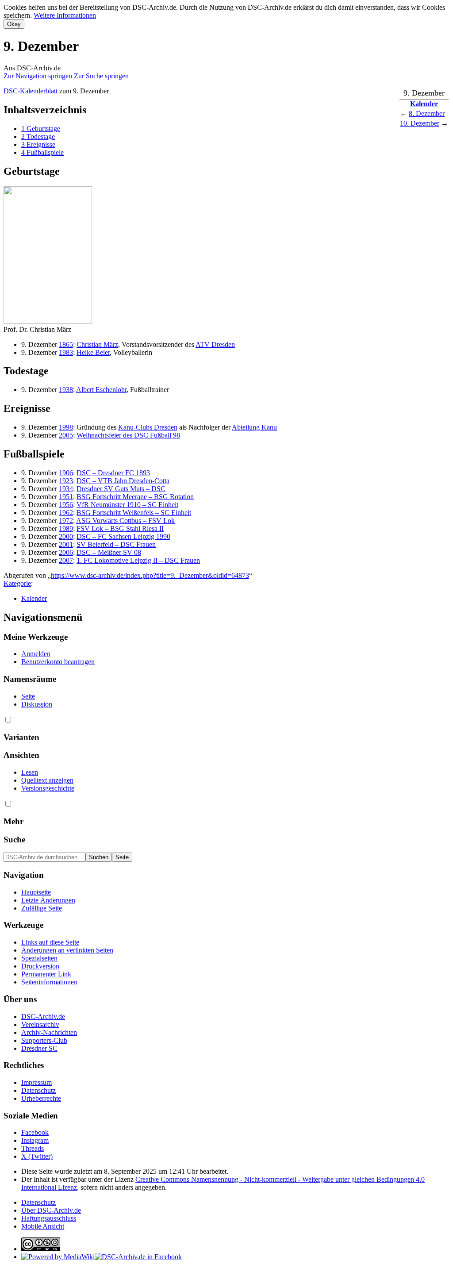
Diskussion (36, 704)
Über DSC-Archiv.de (51, 1210)
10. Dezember (419, 123)
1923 (66, 480)
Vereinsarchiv (40, 1024)
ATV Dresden (215, 344)
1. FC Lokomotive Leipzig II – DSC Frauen (138, 560)
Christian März (97, 344)
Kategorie (17, 583)
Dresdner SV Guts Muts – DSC (121, 488)
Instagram (35, 1140)
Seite (28, 696)
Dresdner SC (39, 1048)
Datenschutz (38, 1090)
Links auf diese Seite (50, 942)
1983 (66, 352)
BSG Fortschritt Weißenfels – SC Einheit (134, 512)
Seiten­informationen (49, 982)
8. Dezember (427, 113)
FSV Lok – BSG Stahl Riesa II (120, 528)
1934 (66, 488)
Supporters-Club (44, 1040)
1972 (66, 520)
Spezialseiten (39, 958)
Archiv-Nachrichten (49, 1032)
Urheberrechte (41, 1098)
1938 (66, 389)
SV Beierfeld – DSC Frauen (116, 544)
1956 (66, 504)
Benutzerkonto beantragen (58, 661)
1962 (66, 512)
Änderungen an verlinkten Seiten (67, 950)
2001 (66, 544)
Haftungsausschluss (48, 1218)
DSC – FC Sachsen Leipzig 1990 (123, 536)
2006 (66, 552)
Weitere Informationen (65, 15)
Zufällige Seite (41, 908)
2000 (66, 536)
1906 (66, 472)
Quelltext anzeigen (47, 780)
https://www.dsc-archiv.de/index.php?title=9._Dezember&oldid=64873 (150, 575)
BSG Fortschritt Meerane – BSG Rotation (135, 496)
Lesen (29, 772)
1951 (66, 496)
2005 (66, 435)
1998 (66, 427)
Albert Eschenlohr (101, 389)
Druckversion (40, 966)
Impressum (36, 1082)
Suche (14, 839)
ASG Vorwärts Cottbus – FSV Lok (125, 520)
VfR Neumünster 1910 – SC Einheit (127, 504)
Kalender (424, 104)
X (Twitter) (37, 1156)
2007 (66, 560)
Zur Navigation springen (38, 76)
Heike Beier (93, 352)
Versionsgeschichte (47, 788)
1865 (66, 344)
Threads (32, 1148)
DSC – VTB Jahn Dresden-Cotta (123, 480)
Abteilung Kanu (254, 427)
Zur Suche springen (101, 76)
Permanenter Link (46, 974)
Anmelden (35, 653)
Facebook (35, 1132)
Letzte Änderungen (48, 900)
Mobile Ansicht (42, 1226)
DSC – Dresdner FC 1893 (113, 472)
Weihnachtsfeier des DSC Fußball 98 (128, 435)
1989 (66, 528)
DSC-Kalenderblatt (31, 91)
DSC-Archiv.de (43, 1016)
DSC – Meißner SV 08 (109, 552)
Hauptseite (36, 892)
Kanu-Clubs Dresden (147, 427)
